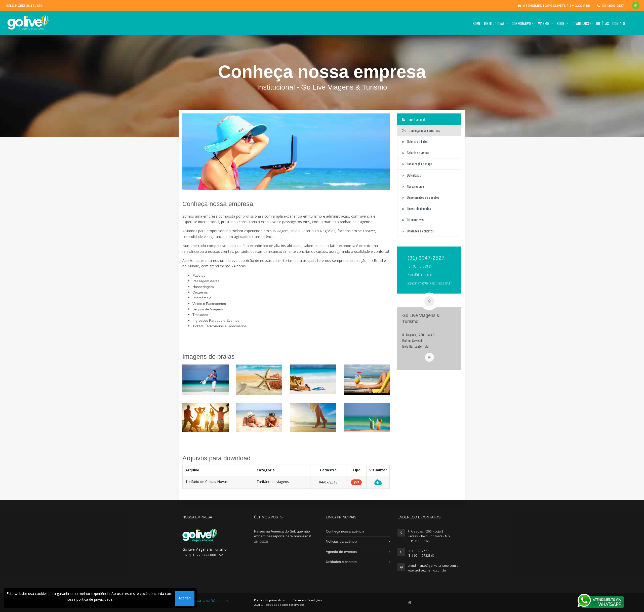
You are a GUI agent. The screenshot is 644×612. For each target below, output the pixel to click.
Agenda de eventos (341, 552)
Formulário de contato (421, 274)
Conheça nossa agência (345, 531)
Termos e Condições (307, 600)
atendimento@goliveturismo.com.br (434, 565)
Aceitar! (185, 598)
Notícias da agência (341, 541)
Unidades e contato (341, 562)
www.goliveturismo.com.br (427, 570)
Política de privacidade (269, 600)
